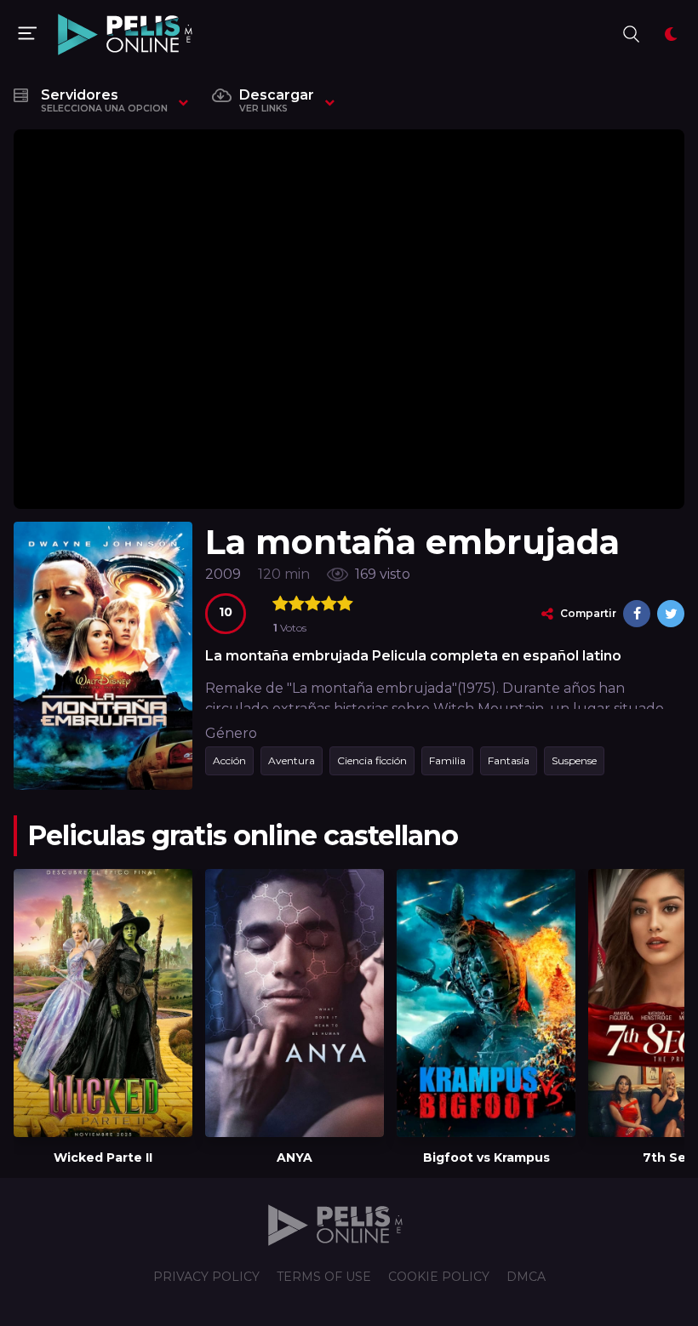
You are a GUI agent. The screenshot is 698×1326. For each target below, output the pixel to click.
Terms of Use (324, 1276)
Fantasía (508, 760)
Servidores (104, 100)
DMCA (526, 1276)
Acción (229, 760)
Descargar (276, 100)
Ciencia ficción (372, 760)
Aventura (291, 760)
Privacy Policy (206, 1276)
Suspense (574, 760)
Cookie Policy (438, 1276)
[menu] (27, 34)
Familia (447, 760)
